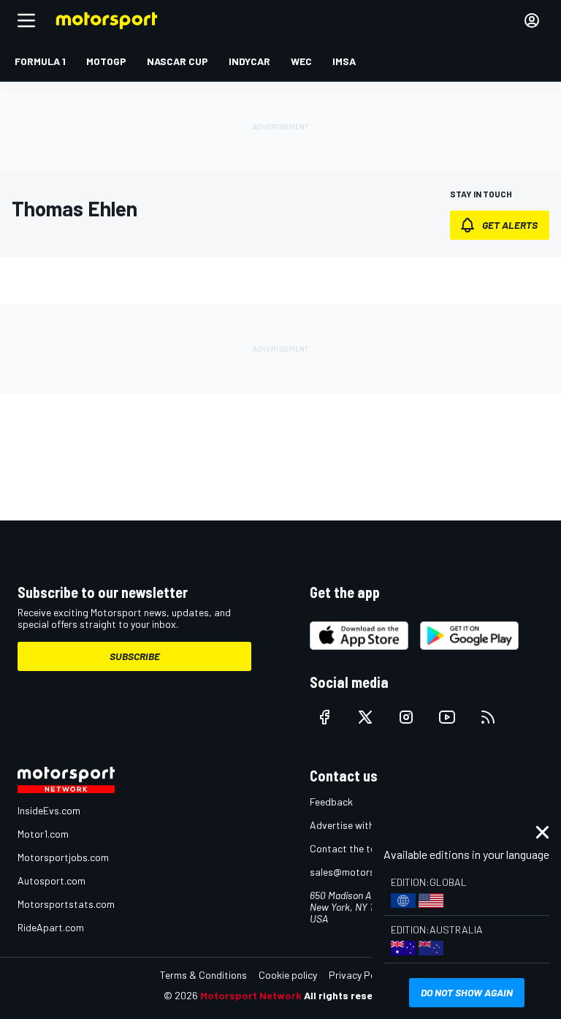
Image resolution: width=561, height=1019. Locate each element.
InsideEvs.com (49, 810)
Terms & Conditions (203, 975)
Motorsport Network (251, 995)
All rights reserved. (350, 995)
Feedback (331, 801)
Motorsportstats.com (66, 904)
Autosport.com (51, 880)
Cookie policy (288, 975)
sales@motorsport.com (363, 871)
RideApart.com (51, 927)
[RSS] (488, 717)
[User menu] (531, 20)
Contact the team (349, 848)
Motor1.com (43, 833)
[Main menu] (26, 20)
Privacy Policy (359, 975)
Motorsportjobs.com (63, 857)
